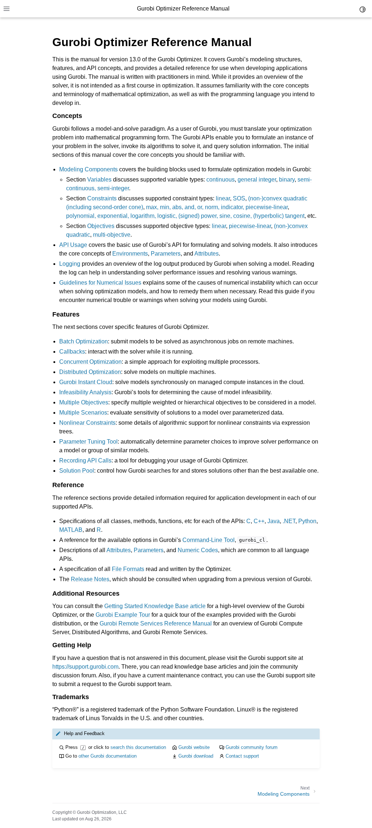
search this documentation (138, 747)
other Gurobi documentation (107, 756)
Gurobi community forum (252, 747)
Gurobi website (194, 747)
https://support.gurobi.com (85, 667)
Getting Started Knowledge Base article (155, 606)
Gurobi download (195, 756)
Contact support (242, 756)
